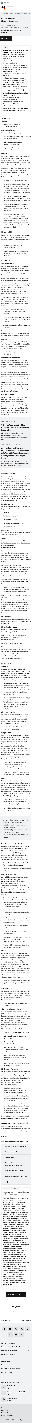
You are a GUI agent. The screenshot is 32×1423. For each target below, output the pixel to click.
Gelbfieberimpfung (10, 669)
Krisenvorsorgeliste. (9, 63)
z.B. (27, 404)
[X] (16, 1328)
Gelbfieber (19, 1032)
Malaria (3, 781)
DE (2, 2)
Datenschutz (4, 1410)
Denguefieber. (5, 759)
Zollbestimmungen (17, 498)
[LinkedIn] (11, 1334)
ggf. (12, 188)
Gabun (11, 13)
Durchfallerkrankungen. (8, 881)
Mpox (16, 846)
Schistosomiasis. (6, 1000)
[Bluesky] (11, 1328)
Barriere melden (5, 1413)
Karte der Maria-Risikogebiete (19, 794)
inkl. (22, 748)
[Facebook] (5, 1328)
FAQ (6, 1182)
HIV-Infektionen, (6, 846)
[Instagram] (22, 1328)
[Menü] (29, 3)
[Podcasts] (22, 1334)
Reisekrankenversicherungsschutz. (13, 80)
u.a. (29, 162)
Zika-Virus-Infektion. (13, 729)
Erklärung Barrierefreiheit (8, 1415)
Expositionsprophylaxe (10, 767)
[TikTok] (28, 1328)
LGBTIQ (4, 339)
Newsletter (21, 54)
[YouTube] (16, 1334)
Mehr (3, 1136)
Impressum (4, 1408)
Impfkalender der (10, 688)
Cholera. (17, 977)
